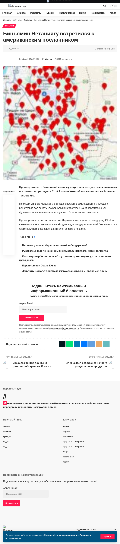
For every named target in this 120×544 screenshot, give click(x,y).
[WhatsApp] (111, 529)
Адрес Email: (26, 303)
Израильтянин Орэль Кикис (39, 265)
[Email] (42, 48)
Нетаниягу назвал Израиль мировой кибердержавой (55, 245)
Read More (26, 236)
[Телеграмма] (108, 529)
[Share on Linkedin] (9, 213)
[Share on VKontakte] (32, 48)
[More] (51, 48)
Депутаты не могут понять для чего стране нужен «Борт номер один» (64, 271)
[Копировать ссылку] (47, 48)
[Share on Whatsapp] (27, 48)
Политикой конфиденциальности (61, 535)
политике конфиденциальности (64, 328)
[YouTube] (104, 529)
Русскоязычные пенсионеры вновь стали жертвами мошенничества (65, 250)
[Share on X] (22, 48)
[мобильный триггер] (5, 6)
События (9, 26)
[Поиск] (99, 6)
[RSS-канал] (115, 529)
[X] (100, 529)
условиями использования (72, 325)
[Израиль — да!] (8, 529)
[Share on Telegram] (37, 48)
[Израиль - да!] (17, 6)
